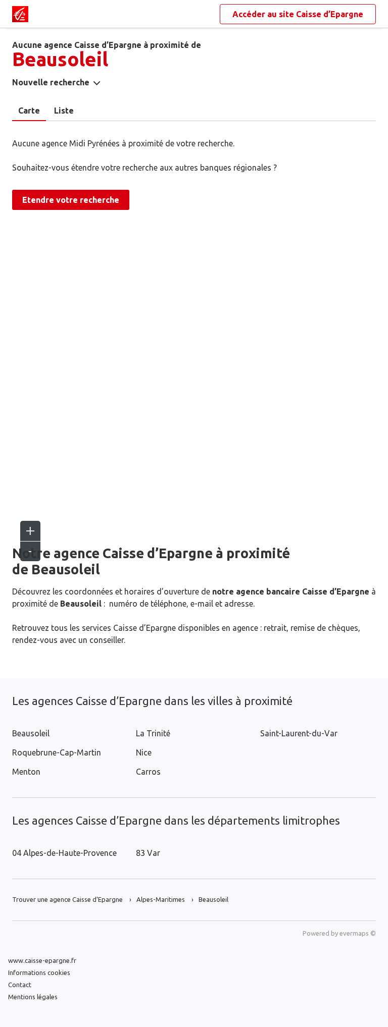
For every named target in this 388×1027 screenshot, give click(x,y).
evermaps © (358, 933)
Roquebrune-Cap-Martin (56, 752)
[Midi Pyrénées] (20, 14)
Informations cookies (39, 972)
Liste (64, 110)
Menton (26, 771)
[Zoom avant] (30, 531)
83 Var (148, 852)
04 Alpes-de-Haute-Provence (64, 852)
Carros (148, 771)
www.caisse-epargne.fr (42, 960)
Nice (144, 752)
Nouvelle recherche (50, 82)
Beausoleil (31, 733)
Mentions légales (33, 996)
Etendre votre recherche (70, 199)
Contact (19, 984)
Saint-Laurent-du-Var (298, 733)
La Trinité (153, 733)
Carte (29, 110)
